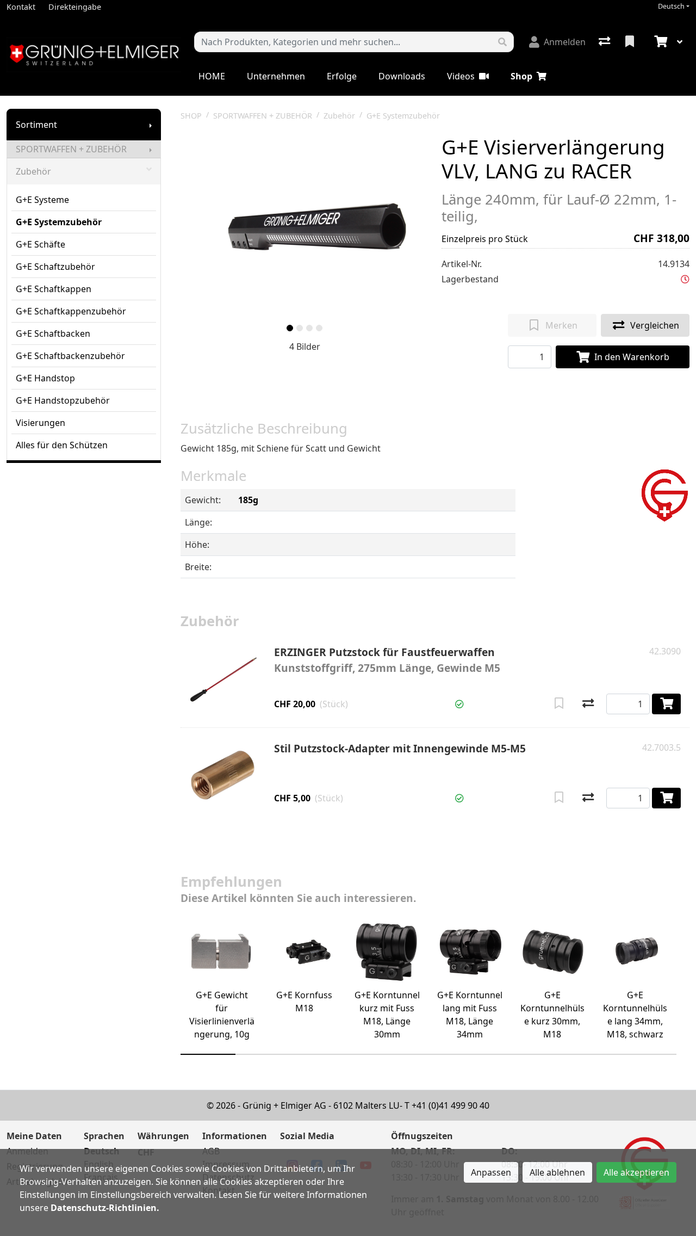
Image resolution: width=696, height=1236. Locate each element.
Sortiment (36, 125)
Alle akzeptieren (636, 1172)
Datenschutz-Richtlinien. (105, 1208)
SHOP (191, 115)
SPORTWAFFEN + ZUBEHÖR (71, 149)
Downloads (401, 76)
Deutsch (671, 6)
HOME (211, 76)
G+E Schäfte (40, 244)
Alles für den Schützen (62, 445)
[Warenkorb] (659, 42)
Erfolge (342, 76)
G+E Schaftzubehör (55, 267)
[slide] (290, 328)
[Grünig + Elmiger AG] (664, 494)
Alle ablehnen (557, 1172)
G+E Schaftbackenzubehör (70, 356)
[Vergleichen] (588, 704)
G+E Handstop (45, 378)
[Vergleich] (605, 42)
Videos (461, 76)
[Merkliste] (631, 42)
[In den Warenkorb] (666, 704)
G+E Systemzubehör (59, 222)
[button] (685, 279)
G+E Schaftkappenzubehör (71, 311)
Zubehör (33, 171)
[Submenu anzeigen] (150, 124)
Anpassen (491, 1172)
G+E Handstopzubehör (63, 400)
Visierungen (40, 423)
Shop (521, 76)
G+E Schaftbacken (53, 333)
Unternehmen (276, 76)
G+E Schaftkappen (53, 289)
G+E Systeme (42, 200)
